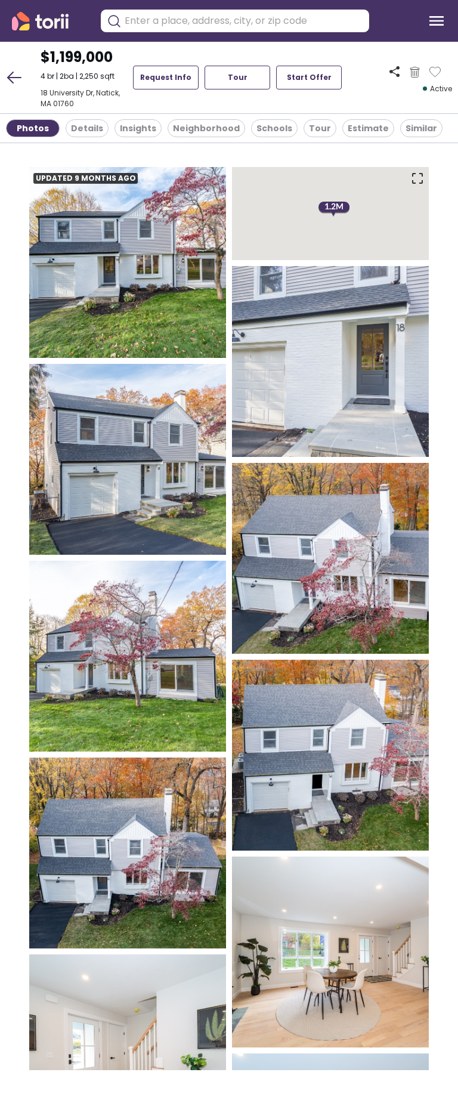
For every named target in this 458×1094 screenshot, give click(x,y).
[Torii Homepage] (48, 21)
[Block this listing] (414, 72)
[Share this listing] (394, 72)
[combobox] (244, 20)
